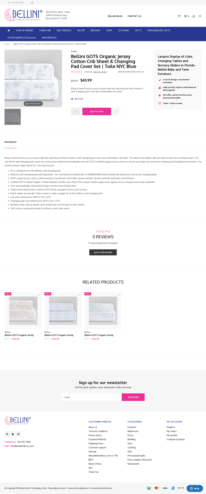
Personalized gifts (136, 455)
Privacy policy (95, 435)
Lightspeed (84, 488)
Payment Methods (97, 439)
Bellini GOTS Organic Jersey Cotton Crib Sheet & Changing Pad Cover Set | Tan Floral (23, 335)
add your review (100, 72)
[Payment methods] (148, 488)
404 (90, 468)
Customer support (97, 447)
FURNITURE (45, 30)
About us (93, 427)
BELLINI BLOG (115, 16)
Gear (130, 443)
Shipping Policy (96, 443)
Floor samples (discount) (140, 459)
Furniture (132, 427)
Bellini (74, 51)
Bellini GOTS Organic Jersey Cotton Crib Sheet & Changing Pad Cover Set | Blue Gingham (62, 335)
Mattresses (133, 431)
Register (171, 427)
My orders (172, 431)
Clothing (132, 447)
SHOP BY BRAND (24, 30)
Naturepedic (133, 463)
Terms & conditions (98, 431)
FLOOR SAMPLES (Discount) (22, 37)
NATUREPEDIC (49, 37)
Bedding (132, 439)
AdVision (108, 488)
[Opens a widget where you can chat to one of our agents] (194, 488)
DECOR (81, 30)
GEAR (109, 30)
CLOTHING (123, 30)
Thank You (94, 472)
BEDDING (95, 30)
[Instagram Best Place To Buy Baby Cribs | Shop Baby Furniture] (18, 434)
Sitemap (93, 451)
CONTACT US (134, 16)
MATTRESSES (64, 30)
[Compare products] (32, 2)
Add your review (103, 252)
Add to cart (97, 111)
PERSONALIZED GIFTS (158, 30)
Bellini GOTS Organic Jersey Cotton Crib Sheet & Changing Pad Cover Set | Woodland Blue (102, 335)
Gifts (130, 451)
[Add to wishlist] (116, 111)
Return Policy (95, 463)
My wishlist (172, 435)
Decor (130, 435)
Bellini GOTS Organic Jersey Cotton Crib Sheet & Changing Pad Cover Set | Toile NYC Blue (49, 44)
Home (7, 44)
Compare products (176, 439)
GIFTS (138, 30)
